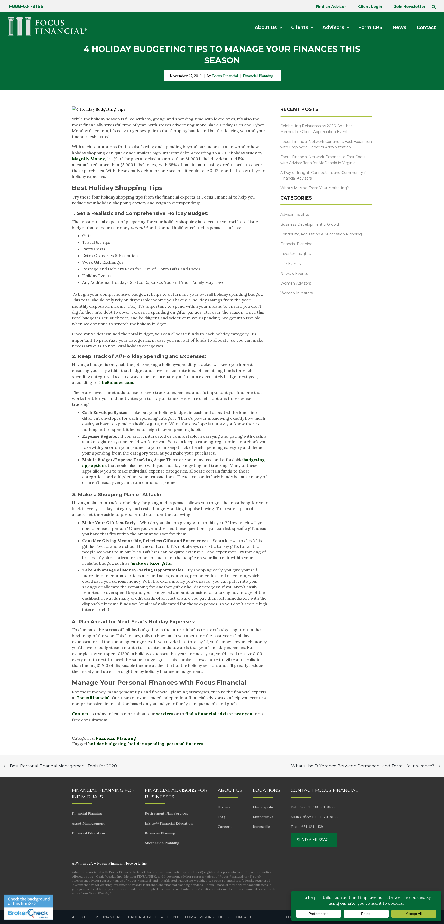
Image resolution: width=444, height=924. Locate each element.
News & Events (294, 273)
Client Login (370, 6)
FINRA (142, 876)
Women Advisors (295, 283)
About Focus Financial (97, 917)
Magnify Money (88, 158)
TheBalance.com (116, 382)
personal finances (184, 743)
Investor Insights (295, 253)
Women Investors (296, 293)
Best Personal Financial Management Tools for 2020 (63, 765)
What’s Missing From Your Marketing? (314, 188)
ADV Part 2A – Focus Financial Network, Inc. (109, 863)
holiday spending (146, 743)
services (165, 713)
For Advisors (199, 917)
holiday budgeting (107, 743)
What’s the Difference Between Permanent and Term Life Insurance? (362, 765)
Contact (80, 713)
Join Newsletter (409, 6)
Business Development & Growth (310, 224)
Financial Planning (258, 75)
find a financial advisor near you (219, 713)
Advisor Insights (294, 214)
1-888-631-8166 (25, 6)
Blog (223, 917)
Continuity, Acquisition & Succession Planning (321, 234)
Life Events (290, 263)
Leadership (138, 917)
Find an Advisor (331, 6)
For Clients (168, 917)
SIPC (152, 876)
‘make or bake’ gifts (151, 563)
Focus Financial (225, 75)
